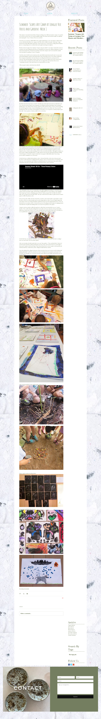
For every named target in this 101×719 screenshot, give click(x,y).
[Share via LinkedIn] (27, 593)
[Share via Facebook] (20, 593)
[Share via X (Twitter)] (23, 593)
